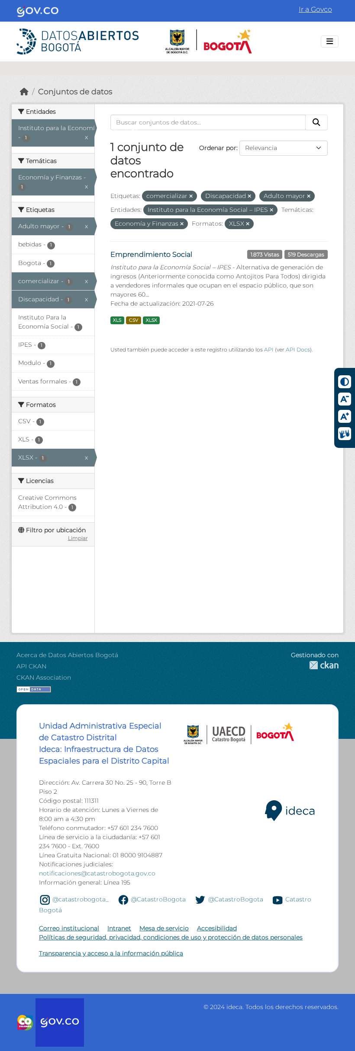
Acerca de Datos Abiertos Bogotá (67, 655)
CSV (133, 320)
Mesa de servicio (164, 928)
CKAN (315, 665)
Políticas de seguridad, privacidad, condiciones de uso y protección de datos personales (171, 937)
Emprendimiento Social (151, 254)
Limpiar (78, 538)
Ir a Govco (315, 9)
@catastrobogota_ (80, 899)
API (269, 349)
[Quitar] (191, 196)
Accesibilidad (217, 928)
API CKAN (31, 666)
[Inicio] (24, 91)
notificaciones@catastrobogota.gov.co (97, 873)
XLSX (151, 320)
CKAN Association (43, 677)
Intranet (119, 928)
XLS (117, 320)
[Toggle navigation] (330, 41)
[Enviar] (316, 122)
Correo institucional (69, 928)
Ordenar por (217, 148)
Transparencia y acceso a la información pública (111, 953)
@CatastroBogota (158, 899)
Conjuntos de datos (75, 91)
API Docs (298, 349)
